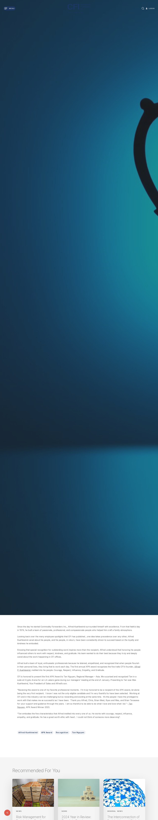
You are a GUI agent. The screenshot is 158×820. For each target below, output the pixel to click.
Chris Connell (62, 342)
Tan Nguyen (78, 732)
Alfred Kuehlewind (28, 732)
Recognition (62, 732)
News (79, 313)
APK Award (46, 732)
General (111, 811)
